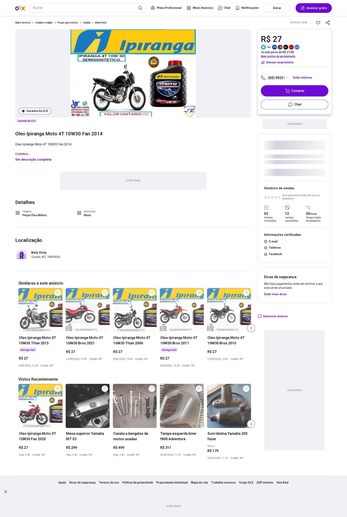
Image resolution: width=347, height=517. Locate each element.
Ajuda (62, 482)
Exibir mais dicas (275, 294)
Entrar (277, 8)
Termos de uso (109, 482)
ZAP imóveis (264, 482)
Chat (297, 104)
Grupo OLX (246, 482)
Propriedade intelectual (172, 482)
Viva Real (283, 482)
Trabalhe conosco (223, 482)
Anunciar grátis (316, 8)
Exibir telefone (302, 77)
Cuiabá (86, 22)
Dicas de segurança (82, 482)
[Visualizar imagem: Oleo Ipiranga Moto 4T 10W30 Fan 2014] (133, 73)
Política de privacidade (137, 482)
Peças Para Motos (34, 215)
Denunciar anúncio (275, 316)
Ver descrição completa (33, 159)
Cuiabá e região (44, 22)
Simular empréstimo (280, 62)
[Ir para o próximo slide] (251, 328)
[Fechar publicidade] (5, 492)
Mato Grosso (23, 22)
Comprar (297, 91)
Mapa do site (199, 482)
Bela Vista (100, 22)
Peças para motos (67, 22)
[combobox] (88, 7)
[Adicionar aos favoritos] (318, 23)
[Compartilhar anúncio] (328, 23)
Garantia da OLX (37, 111)
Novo (87, 215)
